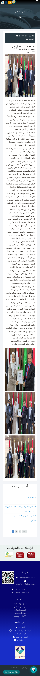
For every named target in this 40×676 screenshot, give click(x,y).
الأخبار (31, 39)
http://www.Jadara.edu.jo (25, 584)
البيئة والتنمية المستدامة (21, 630)
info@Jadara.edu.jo (27, 577)
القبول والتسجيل (20, 603)
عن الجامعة (21, 634)
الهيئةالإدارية (21, 640)
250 (20, 36)
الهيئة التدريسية (22, 637)
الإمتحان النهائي (20, 607)
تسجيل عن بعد (20, 613)
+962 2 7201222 (22, 589)
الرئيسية (21, 627)
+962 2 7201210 (22, 592)
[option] (9, 555)
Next (24, 532)
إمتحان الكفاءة (20, 610)
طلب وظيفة (19, 616)
